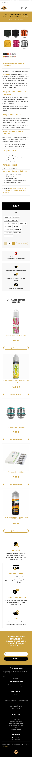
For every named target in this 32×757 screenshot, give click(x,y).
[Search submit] (29, 2)
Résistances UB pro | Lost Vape (16, 427)
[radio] (8, 217)
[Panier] (26, 8)
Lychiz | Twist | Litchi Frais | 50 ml (16, 335)
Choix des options (16, 439)
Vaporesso (5, 74)
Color (15, 212)
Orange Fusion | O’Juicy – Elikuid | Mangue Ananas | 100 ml (16, 517)
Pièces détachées (15, 17)
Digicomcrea (5, 746)
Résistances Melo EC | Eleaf (16, 472)
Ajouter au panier (16, 348)
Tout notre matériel (15, 14)
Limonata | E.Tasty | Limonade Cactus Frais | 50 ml (16, 381)
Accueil (7, 14)
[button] (29, 8)
